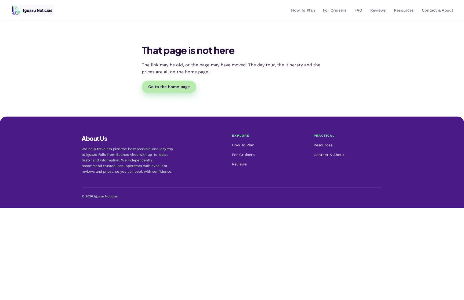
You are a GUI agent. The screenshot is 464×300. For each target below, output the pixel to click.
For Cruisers (334, 10)
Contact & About (437, 10)
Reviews (378, 10)
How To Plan (303, 10)
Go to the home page (169, 86)
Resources (404, 10)
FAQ (358, 10)
